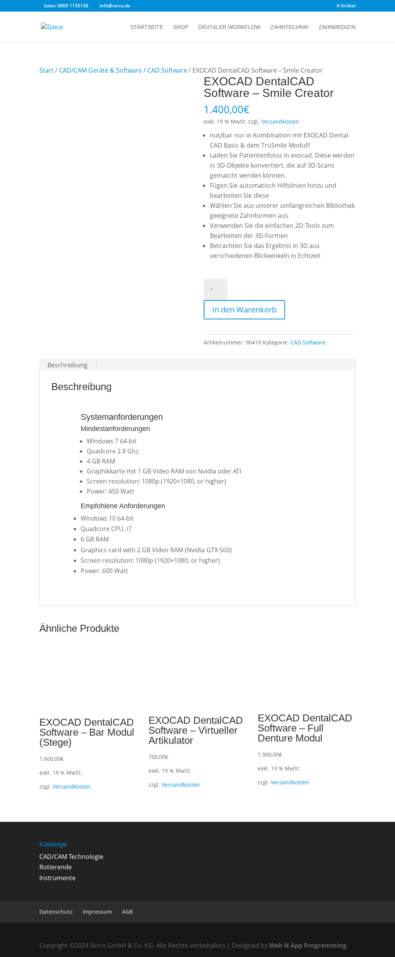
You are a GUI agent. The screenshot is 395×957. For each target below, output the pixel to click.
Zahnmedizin (337, 27)
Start (46, 70)
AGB (127, 911)
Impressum (97, 911)
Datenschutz (56, 911)
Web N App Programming (307, 945)
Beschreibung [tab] (67, 365)
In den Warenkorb (244, 309)
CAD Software (167, 70)
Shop (180, 27)
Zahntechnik (289, 27)
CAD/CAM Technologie (71, 856)
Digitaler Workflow (229, 27)
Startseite (146, 27)
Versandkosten (280, 121)
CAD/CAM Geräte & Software (100, 70)
